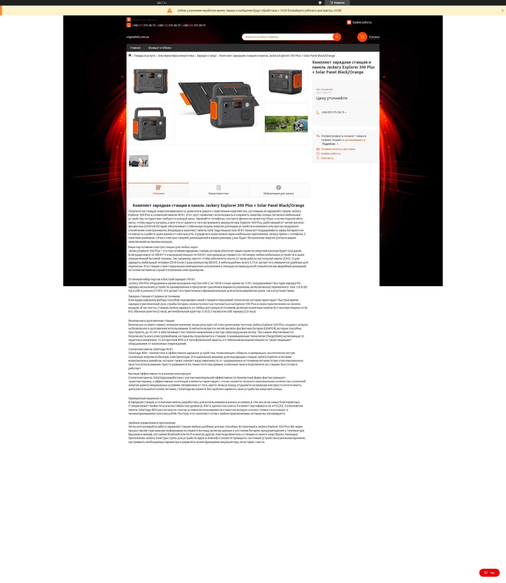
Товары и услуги (144, 55)
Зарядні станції (206, 55)
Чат (492, 572)
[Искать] (337, 37)
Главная (135, 47)
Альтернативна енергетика (176, 55)
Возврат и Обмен (160, 47)
